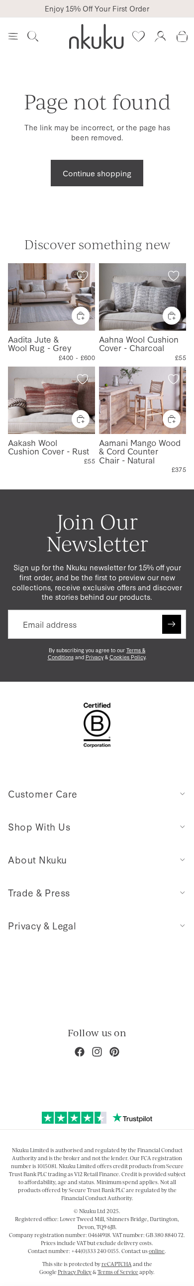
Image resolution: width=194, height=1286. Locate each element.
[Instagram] (97, 1052)
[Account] (160, 36)
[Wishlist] (138, 36)
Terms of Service (117, 1272)
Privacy (94, 657)
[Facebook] (80, 1052)
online (157, 1251)
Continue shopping (97, 172)
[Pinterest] (114, 1052)
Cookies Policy (127, 657)
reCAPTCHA (116, 1264)
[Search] (33, 36)
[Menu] (13, 36)
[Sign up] (171, 624)
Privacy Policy (75, 1272)
